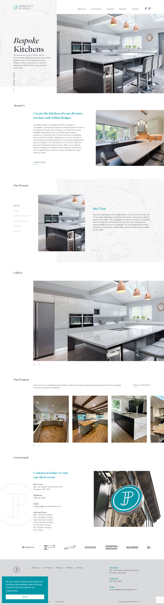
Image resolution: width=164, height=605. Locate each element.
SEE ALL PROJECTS (141, 385)
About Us (82, 9)
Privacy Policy (59, 601)
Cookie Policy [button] (12, 591)
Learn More (39, 162)
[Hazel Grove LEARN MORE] (51, 419)
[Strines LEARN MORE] (90, 419)
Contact (135, 9)
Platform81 (135, 601)
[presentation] (94, 250)
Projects (110, 9)
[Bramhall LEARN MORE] (129, 419)
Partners (122, 9)
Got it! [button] (25, 597)
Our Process (96, 9)
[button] (154, 90)
